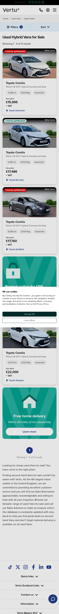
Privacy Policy (43, 304)
